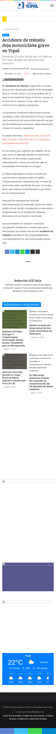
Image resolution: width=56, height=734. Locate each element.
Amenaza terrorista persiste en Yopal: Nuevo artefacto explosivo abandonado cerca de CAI (14, 378)
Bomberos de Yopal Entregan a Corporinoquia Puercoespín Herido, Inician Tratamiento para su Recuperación (13, 338)
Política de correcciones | (34, 715)
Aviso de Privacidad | (13, 715)
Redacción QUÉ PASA (40, 69)
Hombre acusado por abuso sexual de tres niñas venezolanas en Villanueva (40, 329)
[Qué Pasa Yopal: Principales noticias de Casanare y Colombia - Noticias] (28, 5)
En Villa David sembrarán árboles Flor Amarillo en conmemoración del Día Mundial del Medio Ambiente (41, 382)
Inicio (6, 29)
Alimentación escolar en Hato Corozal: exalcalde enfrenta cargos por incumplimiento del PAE (26, 139)
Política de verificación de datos (32, 718)
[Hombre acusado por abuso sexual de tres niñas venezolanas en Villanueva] (41, 316)
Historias (15, 29)
